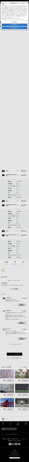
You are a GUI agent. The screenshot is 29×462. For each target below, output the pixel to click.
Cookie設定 (14, 21)
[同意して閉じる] (28, 1)
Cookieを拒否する (14, 24)
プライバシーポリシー (15, 19)
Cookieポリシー (12, 18)
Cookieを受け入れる (14, 27)
